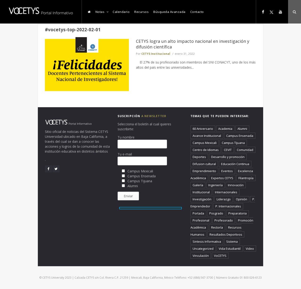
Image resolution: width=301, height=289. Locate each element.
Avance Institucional (207, 136)
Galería (198, 185)
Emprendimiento (204, 171)
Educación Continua (235, 164)
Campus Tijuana (233, 143)
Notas (100, 12)
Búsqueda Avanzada (169, 12)
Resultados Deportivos (226, 234)
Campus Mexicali (205, 143)
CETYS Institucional (155, 54)
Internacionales (226, 192)
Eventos (227, 171)
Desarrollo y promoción (228, 157)
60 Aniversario (203, 129)
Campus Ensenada (239, 136)
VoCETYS (220, 255)
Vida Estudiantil (230, 248)
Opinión (241, 199)
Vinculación (201, 255)
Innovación (236, 185)
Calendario (121, 12)
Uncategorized (203, 248)
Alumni (242, 129)
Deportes (199, 157)
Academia (225, 129)
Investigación (202, 199)
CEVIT (228, 150)
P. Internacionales (228, 206)
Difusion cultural (204, 164)
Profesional (201, 220)
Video (250, 248)
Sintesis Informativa (207, 241)
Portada (198, 213)
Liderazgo (224, 199)
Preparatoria (237, 213)
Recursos (141, 12)
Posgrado (216, 213)
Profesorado (223, 220)
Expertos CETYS (222, 178)
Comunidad (245, 150)
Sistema (232, 241)
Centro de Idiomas (206, 150)
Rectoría (217, 227)
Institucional (201, 192)
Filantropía (245, 178)
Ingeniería (215, 185)
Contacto (197, 12)
